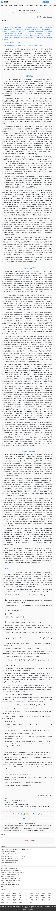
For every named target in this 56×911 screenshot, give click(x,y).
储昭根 (8, 901)
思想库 (54, 5)
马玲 (20, 897)
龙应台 (20, 892)
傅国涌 (43, 892)
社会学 (26, 5)
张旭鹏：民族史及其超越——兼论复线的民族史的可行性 (13, 857)
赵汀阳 (2, 895)
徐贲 (20, 893)
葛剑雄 (2, 901)
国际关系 (21, 5)
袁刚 (25, 901)
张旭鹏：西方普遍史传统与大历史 (8, 862)
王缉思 (2, 897)
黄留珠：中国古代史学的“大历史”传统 (9, 886)
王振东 (26, 897)
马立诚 (31, 893)
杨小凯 (31, 901)
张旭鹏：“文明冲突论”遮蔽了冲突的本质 (9, 853)
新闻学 (31, 5)
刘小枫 (8, 899)
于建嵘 (8, 893)
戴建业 (8, 895)
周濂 (37, 895)
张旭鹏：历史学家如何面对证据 (8, 851)
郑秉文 (2, 902)
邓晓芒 (49, 895)
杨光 (31, 902)
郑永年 (14, 892)
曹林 (31, 892)
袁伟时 (37, 897)
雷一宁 (20, 899)
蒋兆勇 (31, 899)
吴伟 (37, 899)
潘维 (49, 901)
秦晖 (2, 892)
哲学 (50, 5)
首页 (2, 5)
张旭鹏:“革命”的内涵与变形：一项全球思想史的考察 (12, 858)
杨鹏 (43, 895)
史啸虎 (43, 897)
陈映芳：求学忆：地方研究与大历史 (9, 868)
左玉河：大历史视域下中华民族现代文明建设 (10, 874)
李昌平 (14, 895)
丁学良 (26, 892)
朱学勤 (43, 901)
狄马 (31, 897)
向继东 (49, 893)
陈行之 (8, 892)
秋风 (2, 899)
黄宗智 (2, 893)
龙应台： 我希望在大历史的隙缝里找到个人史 (11, 878)
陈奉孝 (8, 897)
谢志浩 (20, 902)
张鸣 (20, 895)
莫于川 (8, 902)
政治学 (15, 5)
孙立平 (26, 902)
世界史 (15, 802)
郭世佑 (14, 897)
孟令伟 (14, 899)
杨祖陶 (37, 893)
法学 (6, 5)
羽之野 (14, 902)
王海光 (31, 895)
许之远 (20, 901)
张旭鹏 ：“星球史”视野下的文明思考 (9, 855)
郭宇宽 (26, 893)
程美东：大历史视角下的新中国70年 (9, 876)
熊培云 (49, 897)
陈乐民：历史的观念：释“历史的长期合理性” (10, 880)
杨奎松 (26, 895)
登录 (27, 840)
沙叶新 (43, 899)
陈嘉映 (49, 892)
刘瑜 (49, 899)
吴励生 (37, 901)
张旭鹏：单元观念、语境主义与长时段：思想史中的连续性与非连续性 (16, 849)
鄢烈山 (37, 892)
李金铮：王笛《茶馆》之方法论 (8, 882)
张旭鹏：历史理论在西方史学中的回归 (9, 860)
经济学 (10, 5)
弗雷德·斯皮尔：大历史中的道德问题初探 (10, 884)
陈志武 (14, 893)
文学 (41, 5)
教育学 (36, 5)
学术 (7, 802)
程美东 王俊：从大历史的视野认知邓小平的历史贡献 (12, 872)
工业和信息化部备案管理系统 (28, 909)
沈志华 (43, 893)
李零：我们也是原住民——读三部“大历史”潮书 (11, 870)
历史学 (45, 5)
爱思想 (5, 2)
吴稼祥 (14, 901)
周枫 (25, 899)
